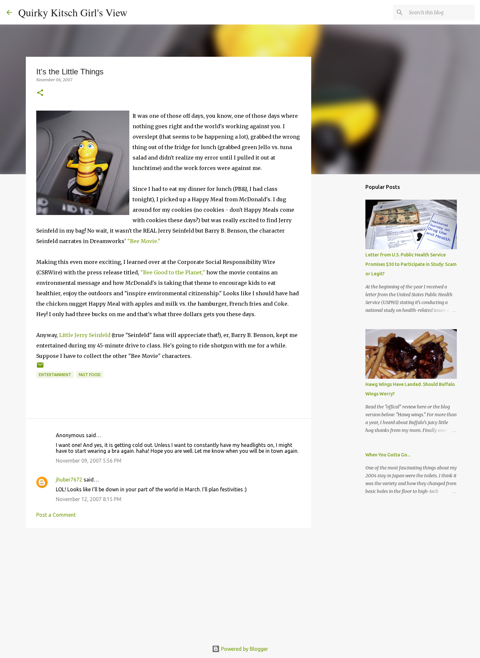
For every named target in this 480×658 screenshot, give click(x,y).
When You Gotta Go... (387, 454)
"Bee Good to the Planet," (172, 272)
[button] (40, 93)
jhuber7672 (69, 479)
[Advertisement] (168, 583)
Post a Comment (56, 515)
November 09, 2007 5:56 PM (88, 461)
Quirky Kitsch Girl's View (72, 12)
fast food (90, 375)
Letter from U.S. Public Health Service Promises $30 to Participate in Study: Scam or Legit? (410, 264)
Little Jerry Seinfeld (84, 335)
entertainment (55, 375)
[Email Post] (40, 367)
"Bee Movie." (143, 241)
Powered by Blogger (244, 649)
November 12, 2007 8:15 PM (88, 499)
